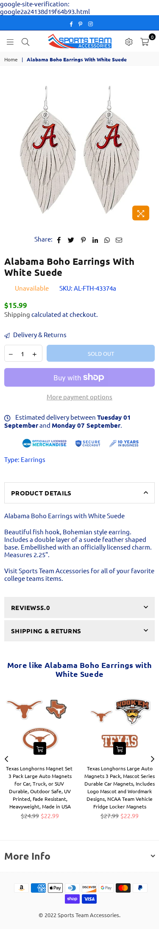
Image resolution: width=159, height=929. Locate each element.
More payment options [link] (79, 397)
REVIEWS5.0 (30, 607)
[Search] (25, 41)
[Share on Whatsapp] (107, 239)
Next (152, 759)
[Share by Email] (119, 239)
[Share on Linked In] (95, 239)
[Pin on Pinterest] (83, 239)
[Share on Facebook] (59, 239)
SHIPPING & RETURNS (46, 631)
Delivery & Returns (39, 334)
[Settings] (129, 41)
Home (11, 59)
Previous (6, 759)
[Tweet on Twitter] (71, 239)
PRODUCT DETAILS (41, 493)
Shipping (17, 314)
